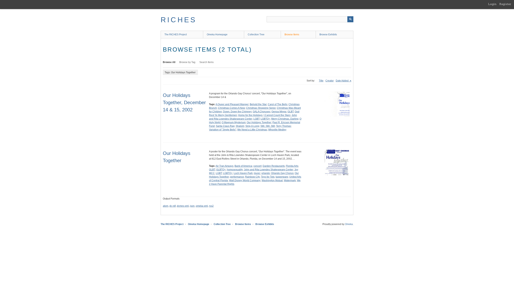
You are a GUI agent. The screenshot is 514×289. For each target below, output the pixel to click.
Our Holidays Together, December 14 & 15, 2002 (184, 102)
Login (492, 4)
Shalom (240, 126)
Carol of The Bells (277, 104)
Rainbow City (252, 176)
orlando (265, 173)
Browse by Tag (187, 62)
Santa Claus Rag (225, 126)
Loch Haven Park (243, 173)
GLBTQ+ (221, 169)
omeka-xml (202, 206)
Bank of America (243, 166)
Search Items (206, 62)
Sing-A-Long (252, 126)
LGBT (256, 118)
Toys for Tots (267, 176)
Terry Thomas (283, 126)
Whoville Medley (277, 129)
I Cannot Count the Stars (277, 115)
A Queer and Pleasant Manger (232, 104)
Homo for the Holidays (250, 115)
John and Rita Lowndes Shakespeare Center (268, 169)
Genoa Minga (278, 111)
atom (165, 206)
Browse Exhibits (328, 34)
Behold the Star (258, 104)
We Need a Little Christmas (252, 129)
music (257, 173)
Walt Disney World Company (244, 180)
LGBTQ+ (265, 118)
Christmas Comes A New (231, 108)
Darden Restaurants (274, 166)
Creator (329, 80)
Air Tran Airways (224, 166)
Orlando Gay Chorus (282, 173)
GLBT (291, 111)
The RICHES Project (175, 34)
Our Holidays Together (259, 122)
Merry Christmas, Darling (284, 118)
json (192, 206)
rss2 (211, 206)
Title (321, 80)
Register (505, 4)
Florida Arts (292, 166)
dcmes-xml (183, 206)
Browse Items (292, 34)
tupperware (282, 176)
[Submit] (350, 19)
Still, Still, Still (267, 126)
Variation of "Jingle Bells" (222, 129)
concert (257, 166)
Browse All (169, 62)
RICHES (179, 20)
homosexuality (235, 169)
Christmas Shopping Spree (261, 108)
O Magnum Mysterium (234, 122)
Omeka (349, 224)
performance (237, 176)
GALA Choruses (261, 111)
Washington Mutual (272, 180)
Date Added (342, 80)
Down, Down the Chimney (237, 111)
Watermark (290, 180)
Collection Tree (256, 34)
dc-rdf (172, 206)
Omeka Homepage (217, 34)
